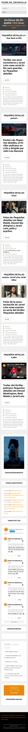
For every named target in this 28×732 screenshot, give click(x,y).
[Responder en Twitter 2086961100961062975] (9, 618)
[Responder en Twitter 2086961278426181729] (9, 600)
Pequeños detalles (17, 101)
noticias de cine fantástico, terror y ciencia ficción (14, 728)
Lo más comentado (15, 644)
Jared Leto (14, 98)
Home (4, 25)
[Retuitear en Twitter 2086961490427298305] (12, 578)
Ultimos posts (7, 644)
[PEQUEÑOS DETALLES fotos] (14, 207)
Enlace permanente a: (11, 95)
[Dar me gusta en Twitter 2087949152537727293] (15, 556)
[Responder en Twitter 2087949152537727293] (9, 556)
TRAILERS (7, 410)
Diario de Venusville (10, 168)
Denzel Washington (17, 96)
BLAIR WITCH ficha (16, 490)
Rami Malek (6, 103)
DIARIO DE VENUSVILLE (14, 539)
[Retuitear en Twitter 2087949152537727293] (12, 556)
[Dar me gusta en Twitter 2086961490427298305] (15, 578)
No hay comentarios (11, 93)
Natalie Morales (7, 101)
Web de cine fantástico (8, 727)
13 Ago (9, 540)
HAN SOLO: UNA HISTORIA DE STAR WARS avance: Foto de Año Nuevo (14, 495)
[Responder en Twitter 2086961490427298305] (9, 578)
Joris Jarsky (11, 100)
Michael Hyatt (19, 100)
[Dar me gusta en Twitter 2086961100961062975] (15, 618)
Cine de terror (12, 715)
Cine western (18, 717)
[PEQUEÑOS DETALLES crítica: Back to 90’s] (14, 49)
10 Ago (9, 562)
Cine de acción (5, 715)
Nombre (6, 490)
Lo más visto (7, 647)
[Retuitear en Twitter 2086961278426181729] (12, 600)
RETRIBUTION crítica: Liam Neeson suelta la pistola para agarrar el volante (14, 506)
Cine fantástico (5, 717)
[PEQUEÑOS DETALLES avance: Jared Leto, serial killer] (14, 291)
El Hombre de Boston (11, 91)
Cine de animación (20, 715)
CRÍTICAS (7, 87)
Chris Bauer (8, 96)
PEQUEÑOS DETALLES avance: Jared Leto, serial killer (14, 277)
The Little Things (12, 104)
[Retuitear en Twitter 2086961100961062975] (12, 618)
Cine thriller (11, 717)
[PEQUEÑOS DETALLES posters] (14, 130)
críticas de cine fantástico (19, 727)
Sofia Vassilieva (14, 103)
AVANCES (7, 164)
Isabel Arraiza (7, 98)
